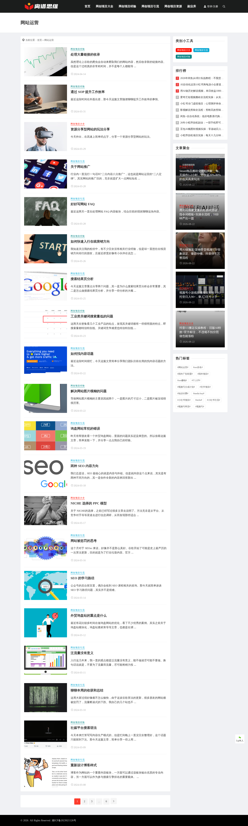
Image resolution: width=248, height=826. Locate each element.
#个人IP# (196, 380)
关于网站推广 (80, 167)
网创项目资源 (173, 6)
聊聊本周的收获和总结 (87, 690)
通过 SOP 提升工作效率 (88, 92)
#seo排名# (198, 367)
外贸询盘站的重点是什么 (89, 615)
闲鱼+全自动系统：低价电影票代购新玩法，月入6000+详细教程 (202, 116)
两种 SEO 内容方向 (85, 466)
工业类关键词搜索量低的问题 (92, 316)
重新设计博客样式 (84, 765)
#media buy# (198, 393)
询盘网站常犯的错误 (85, 428)
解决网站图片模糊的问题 (89, 391)
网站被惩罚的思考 (84, 541)
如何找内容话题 (82, 354)
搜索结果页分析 (82, 279)
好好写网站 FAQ (83, 204)
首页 (87, 6)
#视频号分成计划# (186, 387)
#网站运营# (182, 367)
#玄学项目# (205, 387)
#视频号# (199, 406)
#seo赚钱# (182, 380)
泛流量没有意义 (82, 653)
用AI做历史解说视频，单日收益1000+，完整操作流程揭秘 (202, 91)
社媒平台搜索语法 (84, 728)
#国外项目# (203, 374)
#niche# (198, 400)
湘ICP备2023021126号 (64, 820)
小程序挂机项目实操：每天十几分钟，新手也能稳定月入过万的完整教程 (202, 135)
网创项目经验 (127, 6)
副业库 (191, 6)
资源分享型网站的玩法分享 (90, 129)
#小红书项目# (183, 400)
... (99, 801)
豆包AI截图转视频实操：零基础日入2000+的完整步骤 (202, 129)
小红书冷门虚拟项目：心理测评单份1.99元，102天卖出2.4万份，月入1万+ (202, 103)
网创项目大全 (104, 6)
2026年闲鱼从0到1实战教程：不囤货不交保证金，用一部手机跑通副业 (202, 78)
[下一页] (114, 801)
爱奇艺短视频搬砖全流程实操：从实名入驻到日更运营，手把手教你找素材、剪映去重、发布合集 (202, 97)
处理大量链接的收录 (85, 54)
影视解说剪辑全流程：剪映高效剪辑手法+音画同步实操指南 (202, 110)
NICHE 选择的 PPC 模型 (89, 503)
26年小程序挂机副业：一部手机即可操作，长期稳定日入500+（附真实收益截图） (202, 122)
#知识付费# (182, 393)
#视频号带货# (183, 406)
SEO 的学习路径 (82, 578)
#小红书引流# (213, 400)
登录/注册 (212, 6)
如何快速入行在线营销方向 (90, 241)
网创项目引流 (150, 6)
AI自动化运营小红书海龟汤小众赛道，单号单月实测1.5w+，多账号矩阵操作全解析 (202, 84)
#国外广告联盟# (185, 374)
